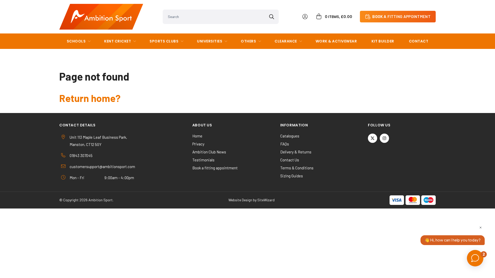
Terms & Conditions (297, 168)
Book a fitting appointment (215, 168)
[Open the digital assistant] (475, 258)
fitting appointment (401, 16)
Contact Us (289, 160)
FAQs (284, 144)
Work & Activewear (336, 41)
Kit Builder (383, 41)
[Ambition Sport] (101, 16)
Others (248, 41)
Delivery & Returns (295, 152)
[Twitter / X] (372, 138)
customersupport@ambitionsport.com (102, 166)
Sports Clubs (164, 41)
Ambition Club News (209, 152)
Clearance (286, 41)
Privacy (198, 144)
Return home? (89, 98)
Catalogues (289, 136)
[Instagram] (384, 138)
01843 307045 (81, 155)
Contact (418, 41)
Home (197, 136)
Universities (209, 41)
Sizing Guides (291, 175)
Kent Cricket (117, 41)
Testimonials (203, 160)
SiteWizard (266, 200)
